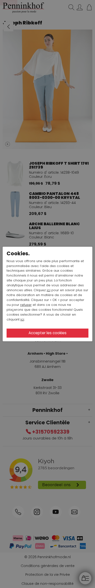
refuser (26, 304)
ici (48, 290)
